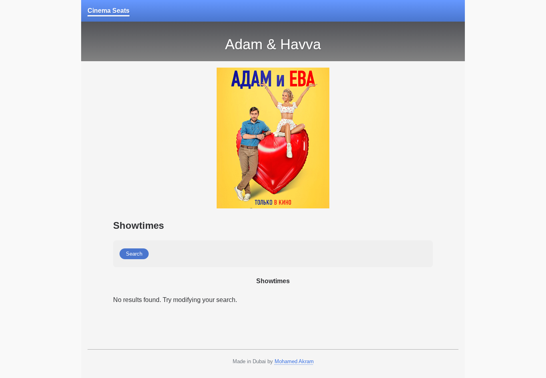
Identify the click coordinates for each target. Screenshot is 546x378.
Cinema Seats (109, 10)
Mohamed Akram (294, 361)
